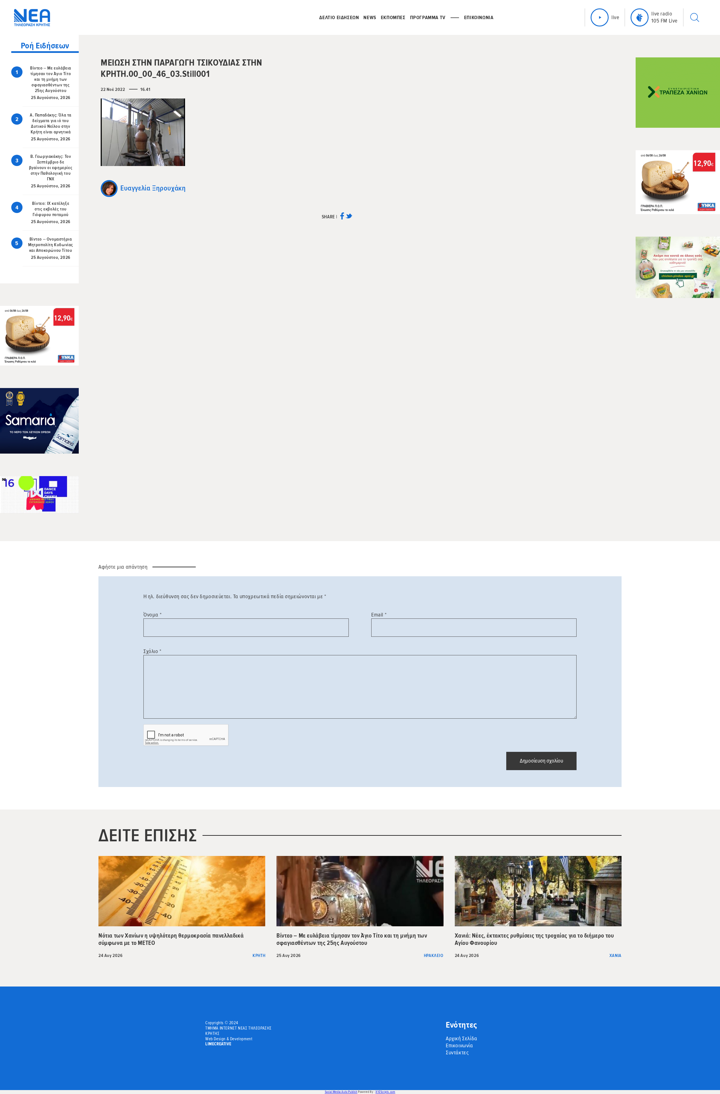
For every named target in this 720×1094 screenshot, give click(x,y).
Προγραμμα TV (428, 17)
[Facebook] (342, 218)
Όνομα (152, 614)
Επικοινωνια (479, 17)
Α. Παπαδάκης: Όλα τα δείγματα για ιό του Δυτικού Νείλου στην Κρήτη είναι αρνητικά (50, 123)
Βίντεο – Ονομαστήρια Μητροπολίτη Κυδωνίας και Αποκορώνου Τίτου (50, 244)
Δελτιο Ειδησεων (339, 17)
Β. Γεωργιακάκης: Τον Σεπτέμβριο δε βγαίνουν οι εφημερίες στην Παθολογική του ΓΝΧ (51, 168)
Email (378, 614)
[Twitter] (348, 218)
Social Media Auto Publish (341, 1092)
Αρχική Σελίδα (461, 1038)
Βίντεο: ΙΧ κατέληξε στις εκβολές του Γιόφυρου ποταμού (50, 209)
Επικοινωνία (459, 1045)
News (369, 17)
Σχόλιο (152, 651)
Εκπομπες (393, 17)
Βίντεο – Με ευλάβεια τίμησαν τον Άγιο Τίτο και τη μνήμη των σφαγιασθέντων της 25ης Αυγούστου (50, 79)
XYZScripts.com (385, 1092)
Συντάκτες (457, 1052)
